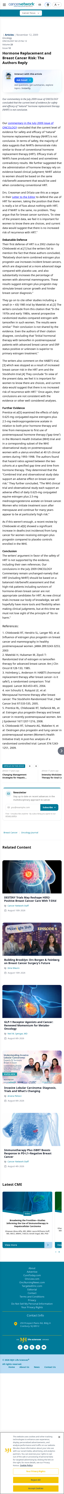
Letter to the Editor (23, 197)
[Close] (59, 1437)
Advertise (32, 1271)
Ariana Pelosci (15, 1096)
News (37, 1367)
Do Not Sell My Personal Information (32, 1303)
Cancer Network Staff (18, 905)
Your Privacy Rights (32, 1307)
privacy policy (11, 816)
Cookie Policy (26, 1465)
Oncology (7, 38)
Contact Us (50, 1367)
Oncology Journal (29, 832)
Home (11, 1367)
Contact (32, 1293)
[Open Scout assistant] (48, 4)
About (32, 1268)
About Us (24, 1367)
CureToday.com (32, 1275)
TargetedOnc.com (32, 1286)
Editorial (32, 1289)
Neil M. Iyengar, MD (17, 1033)
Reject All (35, 1480)
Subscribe (48, 807)
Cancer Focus (28, 13)
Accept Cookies (35, 1488)
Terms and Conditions (32, 1296)
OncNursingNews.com (32, 1282)
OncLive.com (32, 1278)
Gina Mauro (13, 968)
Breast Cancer (11, 832)
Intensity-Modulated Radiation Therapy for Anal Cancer (18, 776)
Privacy (32, 1300)
